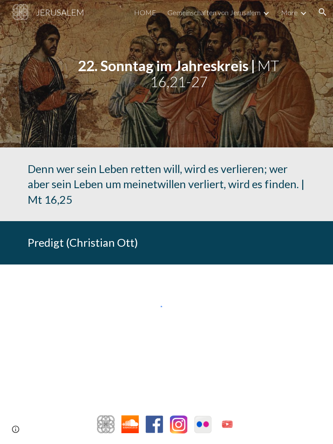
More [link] (289, 12)
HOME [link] (145, 12)
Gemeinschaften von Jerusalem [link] (214, 12)
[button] (322, 12)
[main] (178, 73)
